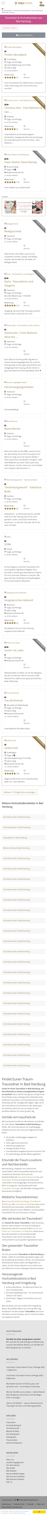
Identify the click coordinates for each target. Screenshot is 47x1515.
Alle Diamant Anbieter (15, 1479)
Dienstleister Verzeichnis (12, 1507)
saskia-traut (11, 748)
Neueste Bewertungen (15, 1473)
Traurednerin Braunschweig (17, 1201)
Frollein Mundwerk (15, 54)
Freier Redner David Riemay (20, 162)
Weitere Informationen (19, 1513)
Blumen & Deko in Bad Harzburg (16, 848)
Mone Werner (12, 428)
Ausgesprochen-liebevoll (18, 600)
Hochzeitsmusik (12, 1428)
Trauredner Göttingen (11, 1188)
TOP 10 (9, 1482)
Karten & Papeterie (14, 1443)
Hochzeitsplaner (13, 1434)
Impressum (6, 1504)
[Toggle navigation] (3, 3)
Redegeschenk (12, 231)
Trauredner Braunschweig (28, 1177)
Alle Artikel (10, 1468)
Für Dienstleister (13, 1465)
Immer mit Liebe (14, 650)
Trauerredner (11, 1440)
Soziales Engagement (15, 1462)
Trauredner (11, 1422)
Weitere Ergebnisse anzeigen (20, 792)
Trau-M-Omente (13, 700)
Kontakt (30, 1504)
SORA (7, 544)
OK (39, 1512)
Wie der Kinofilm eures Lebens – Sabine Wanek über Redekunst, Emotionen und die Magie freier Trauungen (25, 1395)
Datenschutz (19, 1504)
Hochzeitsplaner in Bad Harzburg (16, 827)
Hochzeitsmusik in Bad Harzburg (16, 817)
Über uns (10, 1459)
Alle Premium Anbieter (15, 1476)
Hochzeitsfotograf (13, 1425)
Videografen (11, 1437)
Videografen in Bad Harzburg (15, 837)
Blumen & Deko (12, 1431)
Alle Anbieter (11, 1471)
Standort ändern (10, 28)
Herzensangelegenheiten (19, 387)
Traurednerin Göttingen (25, 1204)
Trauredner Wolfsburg (11, 1180)
